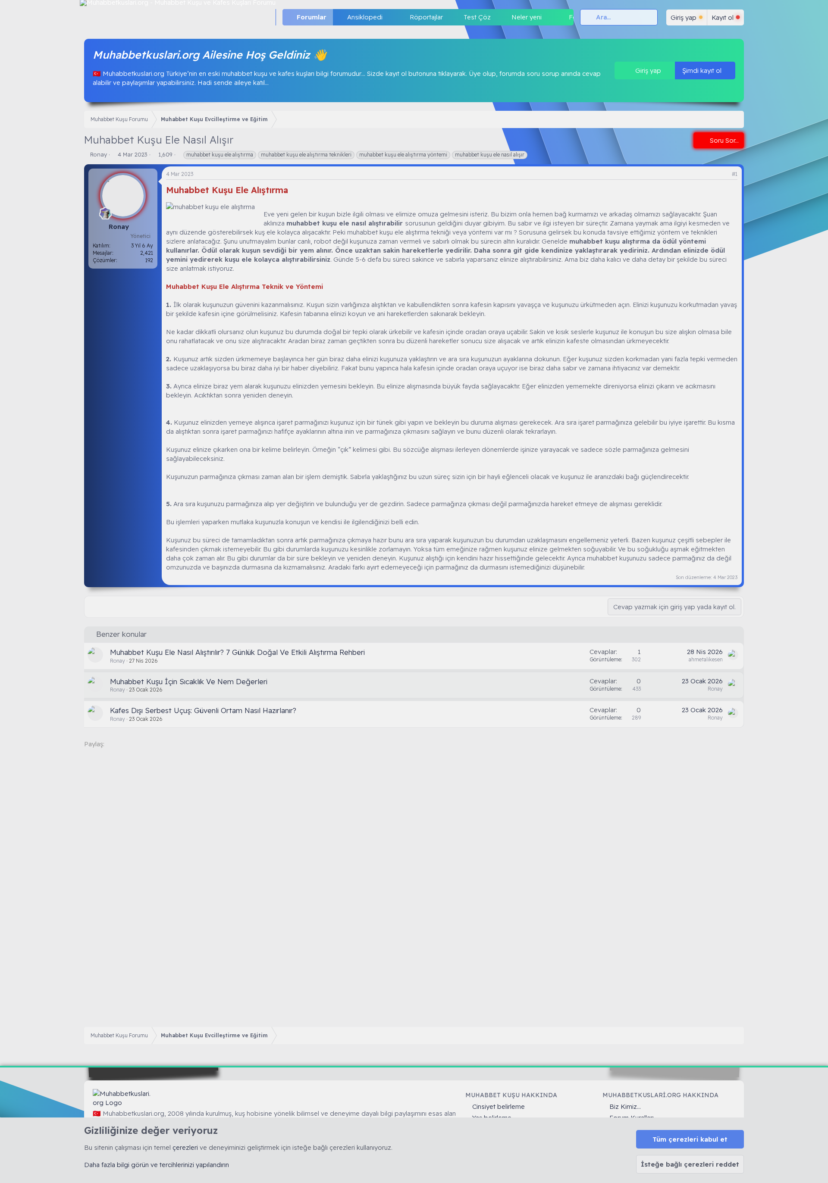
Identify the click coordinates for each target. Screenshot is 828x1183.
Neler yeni (526, 17)
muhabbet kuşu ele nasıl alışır (489, 154)
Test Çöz (477, 17)
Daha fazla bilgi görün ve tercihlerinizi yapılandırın (156, 1165)
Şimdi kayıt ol (702, 70)
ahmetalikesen (706, 659)
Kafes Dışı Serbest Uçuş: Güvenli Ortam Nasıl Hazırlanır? (203, 710)
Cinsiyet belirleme (498, 1106)
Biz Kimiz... (625, 1106)
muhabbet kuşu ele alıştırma (219, 154)
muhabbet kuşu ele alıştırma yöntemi (403, 154)
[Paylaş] (724, 174)
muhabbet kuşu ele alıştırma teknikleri (306, 154)
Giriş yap (647, 70)
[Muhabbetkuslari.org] (123, 1098)
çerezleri (185, 1147)
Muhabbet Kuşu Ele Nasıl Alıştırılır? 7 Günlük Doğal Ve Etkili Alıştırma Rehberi (237, 652)
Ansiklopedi (365, 17)
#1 (734, 174)
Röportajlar (426, 17)
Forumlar (311, 17)
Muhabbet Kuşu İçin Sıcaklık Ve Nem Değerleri (188, 681)
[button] (389, 17)
